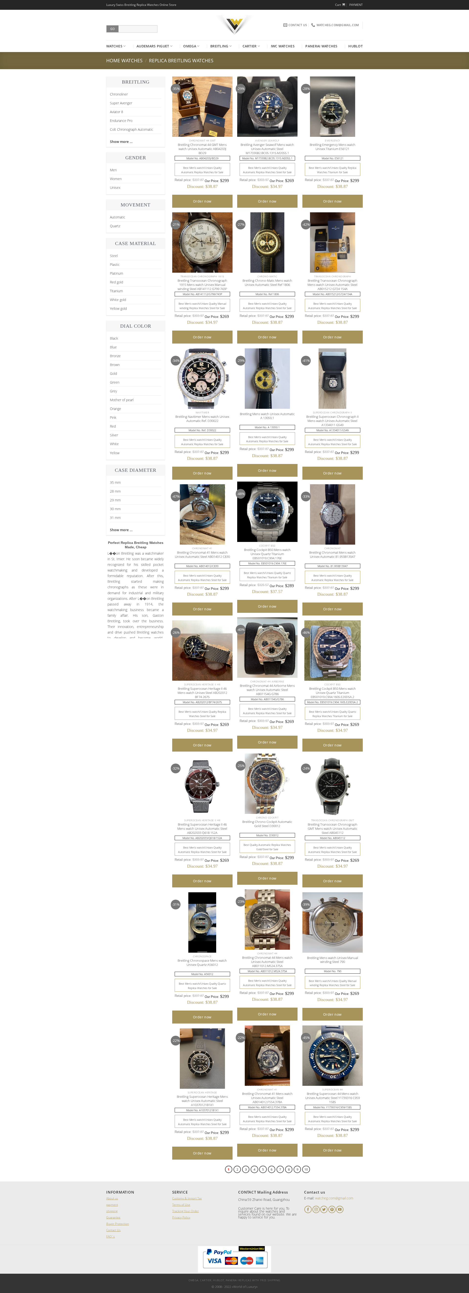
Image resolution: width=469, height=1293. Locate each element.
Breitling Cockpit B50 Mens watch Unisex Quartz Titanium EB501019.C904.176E (267, 554)
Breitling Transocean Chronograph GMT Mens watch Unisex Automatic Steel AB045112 (332, 828)
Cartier (250, 46)
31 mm (115, 517)
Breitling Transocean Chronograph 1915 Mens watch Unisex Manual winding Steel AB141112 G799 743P (202, 285)
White (114, 444)
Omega (189, 46)
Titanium (116, 291)
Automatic (117, 217)
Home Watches (124, 60)
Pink (113, 417)
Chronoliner (119, 94)
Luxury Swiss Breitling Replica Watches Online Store (141, 5)
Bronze (115, 356)
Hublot (355, 46)
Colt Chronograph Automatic (131, 129)
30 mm (115, 508)
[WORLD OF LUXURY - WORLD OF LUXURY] (235, 25)
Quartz (115, 226)
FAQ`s (110, 1236)
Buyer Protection (117, 1224)
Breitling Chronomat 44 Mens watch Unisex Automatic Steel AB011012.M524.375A (267, 962)
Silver (114, 435)
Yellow (114, 453)
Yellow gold (118, 308)
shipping (111, 1211)
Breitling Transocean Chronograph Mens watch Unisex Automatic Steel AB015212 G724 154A (332, 285)
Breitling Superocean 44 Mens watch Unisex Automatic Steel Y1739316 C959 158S (332, 1098)
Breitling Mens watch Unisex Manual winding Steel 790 (332, 960)
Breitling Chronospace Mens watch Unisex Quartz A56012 (202, 963)
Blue (113, 347)
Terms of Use (181, 1205)
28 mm (115, 491)
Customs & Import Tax (187, 1198)
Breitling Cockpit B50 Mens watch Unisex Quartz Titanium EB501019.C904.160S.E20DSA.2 (332, 693)
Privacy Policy (181, 1217)
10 (306, 1169)
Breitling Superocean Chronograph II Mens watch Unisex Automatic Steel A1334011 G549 (332, 421)
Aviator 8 (116, 111)
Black (114, 338)
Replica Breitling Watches (181, 60)
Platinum (116, 273)
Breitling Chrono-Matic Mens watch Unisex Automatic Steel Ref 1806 (267, 283)
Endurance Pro (121, 120)
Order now (202, 201)
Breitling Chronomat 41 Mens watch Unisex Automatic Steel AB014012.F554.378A (267, 1098)
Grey (113, 391)
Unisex (115, 187)
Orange (115, 408)
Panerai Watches (321, 46)
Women (116, 178)
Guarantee (113, 1217)
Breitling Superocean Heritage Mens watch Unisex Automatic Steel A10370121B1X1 (202, 1101)
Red (113, 426)
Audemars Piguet (153, 46)
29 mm (115, 500)
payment (112, 1205)
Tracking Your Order (185, 1211)
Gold (113, 373)
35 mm (115, 482)
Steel (114, 255)
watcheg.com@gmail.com (334, 1198)
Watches (114, 46)
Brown (115, 364)
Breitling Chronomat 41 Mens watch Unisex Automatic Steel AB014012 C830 (202, 554)
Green (114, 382)
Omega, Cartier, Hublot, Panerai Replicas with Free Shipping (234, 1280)
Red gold (116, 282)
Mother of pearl (122, 400)
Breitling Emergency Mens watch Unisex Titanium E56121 (332, 147)
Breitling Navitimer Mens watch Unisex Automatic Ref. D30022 (202, 419)
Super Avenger (121, 103)
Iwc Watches (283, 46)
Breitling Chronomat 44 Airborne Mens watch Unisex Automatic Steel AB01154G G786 (267, 690)
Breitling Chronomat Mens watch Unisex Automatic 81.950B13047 (332, 554)
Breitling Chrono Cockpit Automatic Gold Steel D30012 (267, 824)
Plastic (115, 264)
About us (112, 1198)
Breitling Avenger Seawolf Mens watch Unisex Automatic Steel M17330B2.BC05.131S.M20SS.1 (267, 149)
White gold (118, 299)
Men (113, 170)
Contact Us (113, 1230)
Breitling (219, 46)
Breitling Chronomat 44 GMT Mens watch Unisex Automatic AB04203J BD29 (202, 149)
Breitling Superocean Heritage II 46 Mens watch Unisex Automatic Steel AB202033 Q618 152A (202, 828)
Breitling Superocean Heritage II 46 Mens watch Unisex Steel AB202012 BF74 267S (202, 693)
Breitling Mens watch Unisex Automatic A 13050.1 (267, 416)
